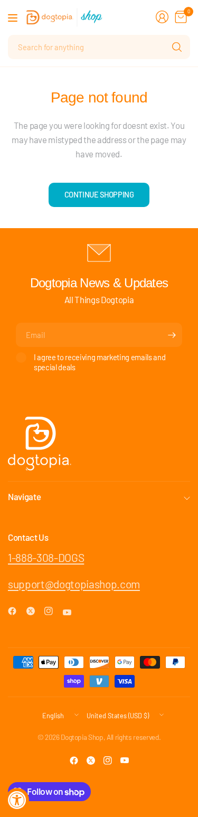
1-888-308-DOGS (46, 557)
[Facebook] (16, 611)
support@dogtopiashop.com (74, 583)
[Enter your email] (171, 335)
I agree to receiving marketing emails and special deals (99, 361)
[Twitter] (34, 611)
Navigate (24, 496)
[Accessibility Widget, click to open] (17, 800)
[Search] (177, 47)
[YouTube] (71, 612)
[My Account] (162, 16)
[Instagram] (52, 611)
